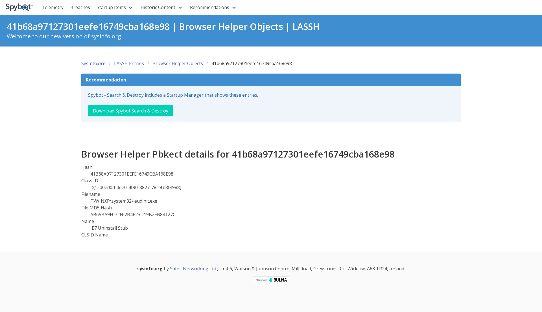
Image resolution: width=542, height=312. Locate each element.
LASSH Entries (129, 63)
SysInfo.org (93, 63)
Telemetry (53, 7)
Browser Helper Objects (177, 63)
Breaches (80, 7)
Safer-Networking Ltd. (193, 268)
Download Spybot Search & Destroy (130, 111)
